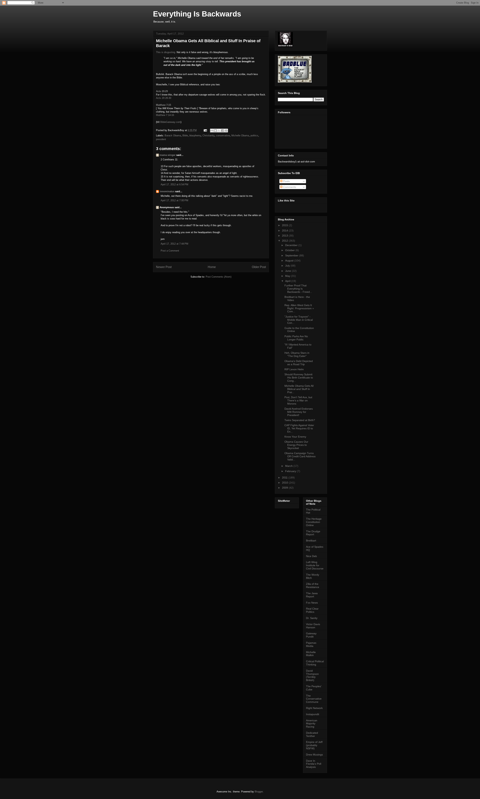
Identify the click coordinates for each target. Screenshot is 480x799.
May (288, 275)
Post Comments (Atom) (218, 276)
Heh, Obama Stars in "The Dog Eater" (296, 354)
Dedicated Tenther (312, 734)
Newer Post (164, 267)
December (291, 245)
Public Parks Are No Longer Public (296, 338)
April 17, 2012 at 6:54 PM (174, 184)
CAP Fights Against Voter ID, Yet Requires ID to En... (299, 428)
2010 (285, 482)
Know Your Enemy (295, 436)
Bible (185, 135)
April (288, 280)
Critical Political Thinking (315, 663)
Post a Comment (170, 250)
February (291, 471)
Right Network (314, 708)
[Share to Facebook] (222, 130)
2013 (285, 235)
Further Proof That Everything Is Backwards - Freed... (298, 288)
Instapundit (312, 714)
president (161, 139)
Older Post (259, 267)
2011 (285, 477)
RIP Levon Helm (294, 369)
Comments (289, 186)
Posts (286, 181)
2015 (285, 225)
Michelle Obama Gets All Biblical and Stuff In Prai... (299, 389)
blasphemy (195, 135)
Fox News (312, 602)
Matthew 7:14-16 (165, 115)
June (288, 270)
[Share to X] (219, 130)
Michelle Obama (240, 135)
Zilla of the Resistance (312, 585)
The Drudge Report (313, 533)
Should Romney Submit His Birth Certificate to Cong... (298, 377)
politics (254, 135)
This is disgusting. (166, 52)
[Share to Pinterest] (226, 130)
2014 (285, 230)
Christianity (208, 135)
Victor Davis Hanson (313, 626)
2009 (285, 487)
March (289, 465)
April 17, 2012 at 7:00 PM (174, 200)
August (289, 260)
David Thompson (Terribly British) (312, 675)
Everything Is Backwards (197, 14)
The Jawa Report (312, 595)
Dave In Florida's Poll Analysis (313, 764)
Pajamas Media (311, 644)
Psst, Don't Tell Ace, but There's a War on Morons (298, 400)
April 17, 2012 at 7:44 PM (174, 243)
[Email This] (212, 130)
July (288, 265)
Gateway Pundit (311, 635)
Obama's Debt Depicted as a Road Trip (298, 363)
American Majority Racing (311, 723)
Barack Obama (173, 135)
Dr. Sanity (311, 618)
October (290, 250)
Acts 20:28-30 (163, 98)
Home (212, 267)
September (292, 255)
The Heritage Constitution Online (314, 522)
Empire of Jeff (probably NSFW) (314, 745)
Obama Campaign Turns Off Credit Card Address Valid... (300, 456)
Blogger (259, 791)
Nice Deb (311, 556)
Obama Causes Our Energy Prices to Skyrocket (296, 445)
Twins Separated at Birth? (299, 420)
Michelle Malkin (311, 654)
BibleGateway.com (170, 122)
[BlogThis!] (215, 130)
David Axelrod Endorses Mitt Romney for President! (298, 412)
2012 (285, 240)
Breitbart (311, 540)
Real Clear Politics (312, 610)
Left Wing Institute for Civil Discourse (314, 565)
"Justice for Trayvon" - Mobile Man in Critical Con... (298, 319)
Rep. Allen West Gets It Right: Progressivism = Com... (299, 308)
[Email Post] (205, 130)
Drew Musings (314, 754)
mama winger (168, 155)
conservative (223, 135)
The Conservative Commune (314, 699)
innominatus (167, 191)
